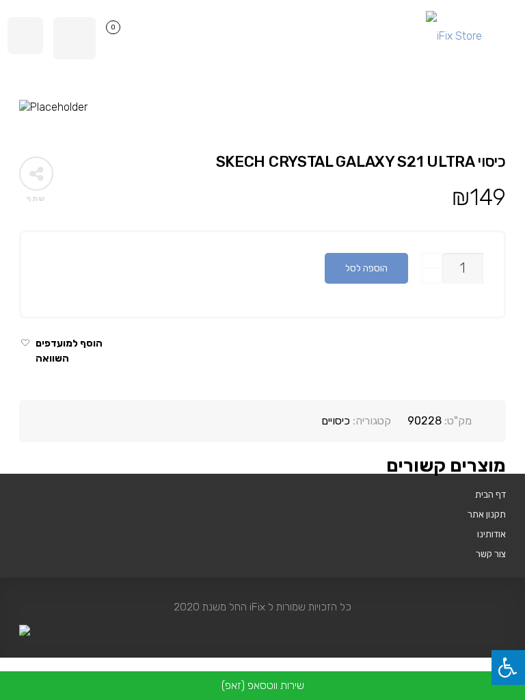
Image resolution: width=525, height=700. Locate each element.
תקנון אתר (487, 514)
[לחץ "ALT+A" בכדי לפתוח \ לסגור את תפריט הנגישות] (508, 667)
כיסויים (335, 420)
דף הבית (490, 494)
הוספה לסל (366, 267)
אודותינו (491, 533)
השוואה (52, 358)
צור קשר (491, 553)
